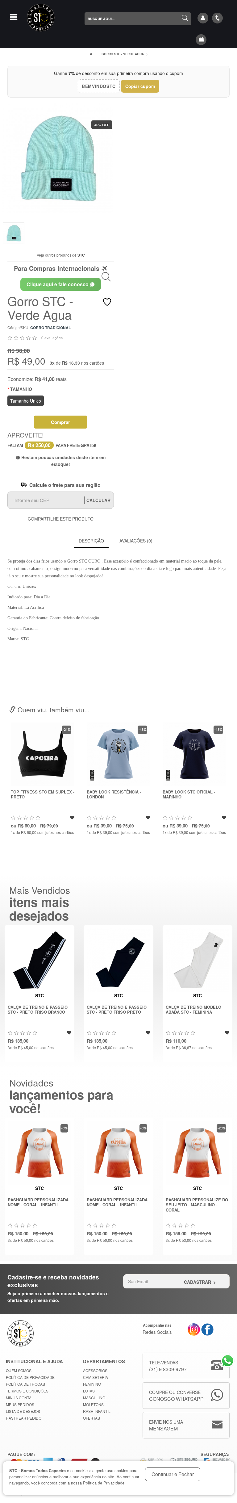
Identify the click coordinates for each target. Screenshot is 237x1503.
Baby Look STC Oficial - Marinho (113, 794)
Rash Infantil (96, 1411)
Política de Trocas (25, 1384)
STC (81, 255)
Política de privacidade (30, 1377)
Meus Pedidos (20, 1404)
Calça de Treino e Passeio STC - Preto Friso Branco (38, 1009)
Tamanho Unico (25, 401)
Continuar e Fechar (173, 1474)
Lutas (89, 1390)
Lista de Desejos (23, 1411)
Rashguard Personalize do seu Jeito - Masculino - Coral (197, 1205)
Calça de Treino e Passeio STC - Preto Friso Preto (117, 1009)
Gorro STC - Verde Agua (123, 54)
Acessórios (95, 1370)
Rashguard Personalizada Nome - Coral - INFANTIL (38, 1202)
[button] (201, 40)
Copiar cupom (140, 86)
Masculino (94, 1397)
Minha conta (18, 1397)
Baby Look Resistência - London (38, 794)
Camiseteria (95, 1377)
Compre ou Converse (176, 1395)
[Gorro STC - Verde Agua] (57, 158)
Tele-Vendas (168, 1366)
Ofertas (91, 1418)
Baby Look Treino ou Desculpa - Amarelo (186, 794)
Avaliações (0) (135, 541)
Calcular (98, 500)
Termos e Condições (27, 1390)
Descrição (91, 541)
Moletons (93, 1404)
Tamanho (21, 389)
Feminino (92, 1384)
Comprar (60, 422)
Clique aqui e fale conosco (58, 284)
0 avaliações (52, 337)
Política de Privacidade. (104, 1483)
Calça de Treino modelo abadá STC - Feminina (193, 1009)
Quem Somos (18, 1370)
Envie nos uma (166, 1425)
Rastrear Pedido (23, 1418)
